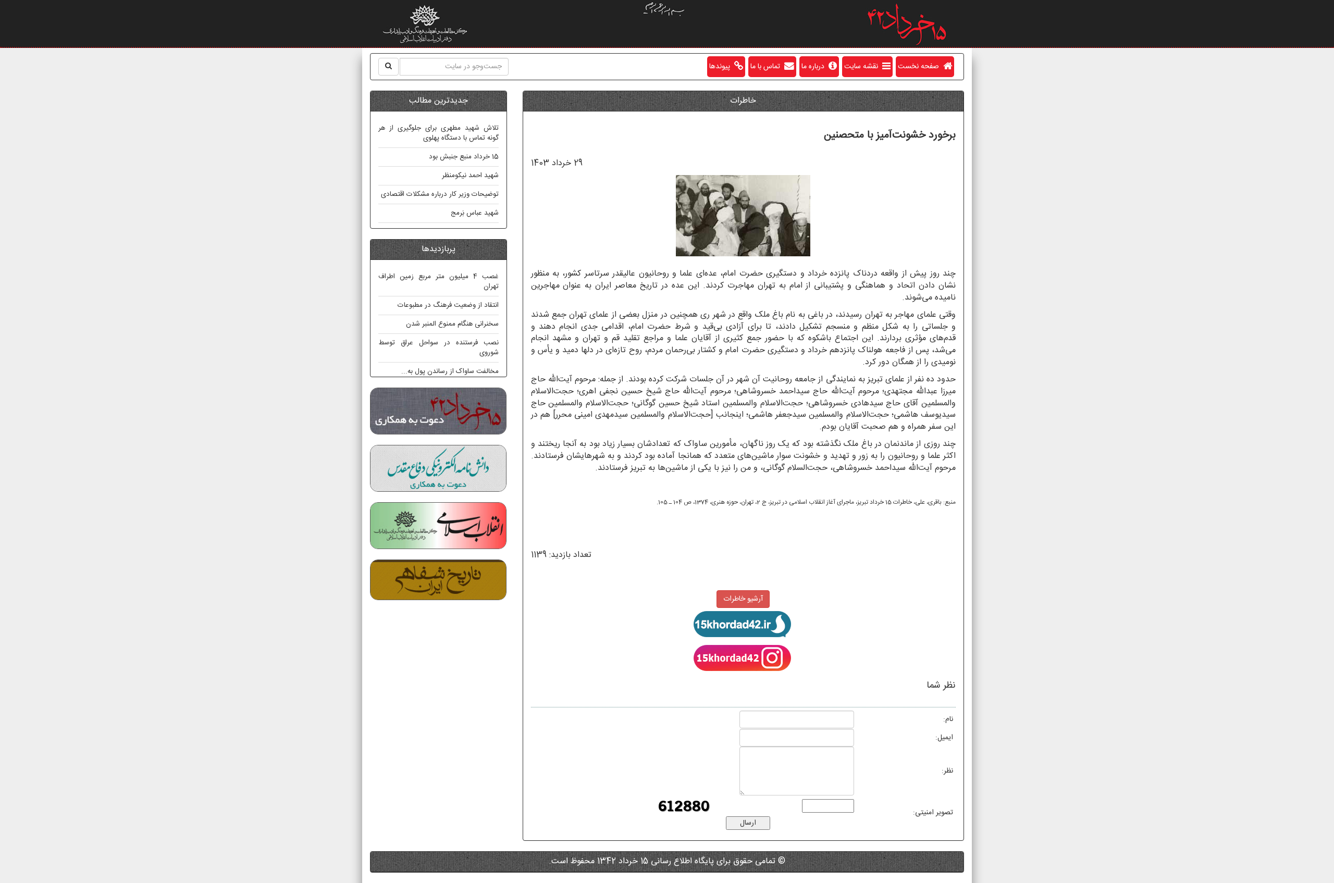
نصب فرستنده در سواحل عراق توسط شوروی (438, 347)
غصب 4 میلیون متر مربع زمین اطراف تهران (438, 281)
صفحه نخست (920, 66)
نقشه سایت (863, 66)
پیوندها (721, 66)
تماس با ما (767, 66)
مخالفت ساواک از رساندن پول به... (450, 371)
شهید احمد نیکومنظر (470, 175)
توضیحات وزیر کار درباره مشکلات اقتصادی (440, 194)
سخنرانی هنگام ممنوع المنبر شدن (452, 324)
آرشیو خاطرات (743, 599)
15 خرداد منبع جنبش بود (464, 157)
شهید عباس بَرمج (475, 213)
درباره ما (815, 66)
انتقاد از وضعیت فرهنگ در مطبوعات (448, 305)
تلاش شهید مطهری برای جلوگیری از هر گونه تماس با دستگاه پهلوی (438, 133)
